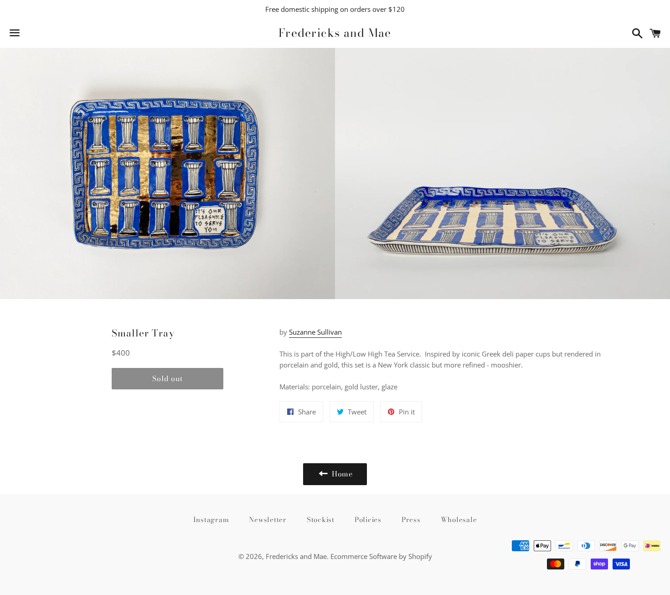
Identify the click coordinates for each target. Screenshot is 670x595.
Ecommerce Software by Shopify (381, 556)
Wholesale (459, 519)
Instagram (211, 519)
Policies (368, 519)
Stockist (321, 519)
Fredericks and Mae (335, 33)
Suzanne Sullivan (315, 331)
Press (411, 519)
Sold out (167, 378)
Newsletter (268, 519)
